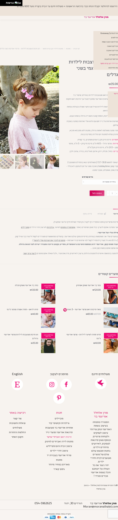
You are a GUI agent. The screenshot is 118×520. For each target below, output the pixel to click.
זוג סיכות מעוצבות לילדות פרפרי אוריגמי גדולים (21, 336)
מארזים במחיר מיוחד (59, 464)
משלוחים (17, 428)
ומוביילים (25, 227)
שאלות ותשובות (17, 423)
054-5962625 (43, 503)
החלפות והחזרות (17, 432)
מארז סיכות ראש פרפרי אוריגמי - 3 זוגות (84, 309)
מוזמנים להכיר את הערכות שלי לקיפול (49, 240)
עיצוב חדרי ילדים (59, 451)
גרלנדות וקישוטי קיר (59, 423)
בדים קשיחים (87, 177)
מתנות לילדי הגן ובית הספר (52, 48)
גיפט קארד (59, 469)
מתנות (68, 48)
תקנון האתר (17, 437)
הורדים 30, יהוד (73, 503)
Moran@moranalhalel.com (100, 506)
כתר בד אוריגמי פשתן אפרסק (88, 285)
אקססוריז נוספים (68, 227)
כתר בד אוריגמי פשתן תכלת (26, 285)
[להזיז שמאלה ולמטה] (2, 4)
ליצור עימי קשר (29, 253)
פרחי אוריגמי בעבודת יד (59, 455)
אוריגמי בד (103, 503)
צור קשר (17, 418)
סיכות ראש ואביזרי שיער (59, 437)
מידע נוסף (87, 213)
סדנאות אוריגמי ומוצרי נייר (59, 432)
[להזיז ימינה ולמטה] (4, 4)
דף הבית (76, 48)
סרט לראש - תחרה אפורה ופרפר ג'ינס (22, 309)
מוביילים (59, 418)
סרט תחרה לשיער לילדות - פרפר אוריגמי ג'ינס (83, 336)
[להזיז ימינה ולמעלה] (4, 2)
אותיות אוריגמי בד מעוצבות (59, 428)
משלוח (100, 213)
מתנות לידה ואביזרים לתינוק (59, 441)
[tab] (115, 212)
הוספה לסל (97, 193)
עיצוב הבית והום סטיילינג (59, 446)
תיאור (115, 213)
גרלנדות (50, 227)
